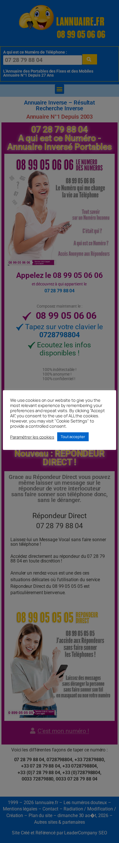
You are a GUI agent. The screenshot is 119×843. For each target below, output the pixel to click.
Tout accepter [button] (73, 436)
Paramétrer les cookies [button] (32, 437)
